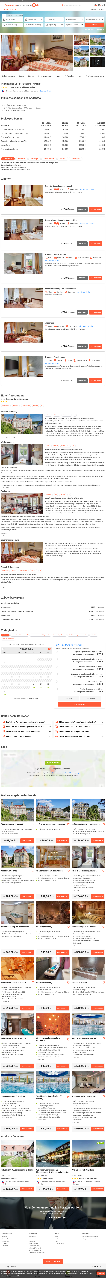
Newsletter (5, 1239)
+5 (74, 415)
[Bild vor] (70, 53)
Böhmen (8, 91)
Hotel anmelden (53, 1261)
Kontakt (4, 1236)
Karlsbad (76, 1184)
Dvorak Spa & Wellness (88, 1178)
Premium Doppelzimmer (10, 137)
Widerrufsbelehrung (35, 1250)
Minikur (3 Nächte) (44, 927)
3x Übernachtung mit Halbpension (15, 927)
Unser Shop (5, 1241)
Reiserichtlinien (33, 1243)
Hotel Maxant (48, 1178)
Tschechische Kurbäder (21, 91)
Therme (14, 570)
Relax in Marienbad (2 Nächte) (84, 871)
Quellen (4, 1243)
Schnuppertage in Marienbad (84, 927)
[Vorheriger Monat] (3, 649)
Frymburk (41, 1184)
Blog (56, 1241)
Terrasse (62, 494)
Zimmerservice (67, 415)
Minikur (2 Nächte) (9, 871)
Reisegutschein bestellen (89, 1239)
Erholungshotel (26, 405)
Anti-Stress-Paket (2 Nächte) (84, 1170)
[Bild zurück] (4, 53)
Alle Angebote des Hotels (95, 76)
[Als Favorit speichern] (33, 824)
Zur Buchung (96, 209)
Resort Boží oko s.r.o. (9, 1178)
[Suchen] (62, 5)
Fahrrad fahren (23, 570)
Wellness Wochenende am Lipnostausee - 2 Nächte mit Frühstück (52, 1171)
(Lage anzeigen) (45, 91)
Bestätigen (101, 1273)
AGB (30, 1239)
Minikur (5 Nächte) (79, 982)
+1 (42, 405)
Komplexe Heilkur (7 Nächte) (84, 1096)
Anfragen (82, 209)
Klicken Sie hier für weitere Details (10, 1276)
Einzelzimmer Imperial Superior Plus (14, 141)
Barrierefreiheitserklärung (37, 1252)
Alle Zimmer (5, 635)
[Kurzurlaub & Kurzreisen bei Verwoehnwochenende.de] (22, 5)
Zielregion (19, 15)
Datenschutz (33, 1241)
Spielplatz (33, 570)
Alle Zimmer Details (87, 189)
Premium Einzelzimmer (9, 149)
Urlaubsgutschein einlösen (90, 1236)
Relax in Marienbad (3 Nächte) (13, 982)
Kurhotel (35, 405)
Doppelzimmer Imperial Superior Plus (14, 133)
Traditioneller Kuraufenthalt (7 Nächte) (49, 1097)
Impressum (32, 1236)
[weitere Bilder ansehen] (81, 51)
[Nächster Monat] (49, 649)
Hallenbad (55, 445)
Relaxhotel (15, 405)
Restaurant (48, 494)
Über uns (5, 1246)
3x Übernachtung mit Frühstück (49, 871)
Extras (58, 76)
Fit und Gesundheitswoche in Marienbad (48, 1039)
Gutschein (91, 698)
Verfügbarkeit (69, 76)
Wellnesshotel (5, 405)
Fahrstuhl (56, 415)
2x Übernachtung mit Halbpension (86, 824)
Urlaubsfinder (59, 1243)
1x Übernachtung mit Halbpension (50, 824)
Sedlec (5, 1184)
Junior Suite (5, 145)
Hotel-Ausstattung (44, 76)
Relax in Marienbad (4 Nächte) (13, 1038)
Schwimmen (5, 570)
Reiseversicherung (34, 1246)
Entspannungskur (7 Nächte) (13, 1096)
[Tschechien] (3, 91)
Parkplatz (48, 415)
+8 (73, 445)
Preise (21, 76)
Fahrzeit (10, 15)
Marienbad (34, 91)
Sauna (47, 445)
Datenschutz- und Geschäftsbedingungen (66, 773)
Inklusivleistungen (8, 76)
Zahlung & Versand (35, 1248)
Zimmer (31, 76)
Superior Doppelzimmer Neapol (12, 129)
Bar (56, 494)
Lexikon (57, 1239)
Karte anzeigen (53, 763)
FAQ (80, 76)
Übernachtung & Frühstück (12, 824)
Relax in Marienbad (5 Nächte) (84, 1038)
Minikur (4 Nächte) (44, 982)
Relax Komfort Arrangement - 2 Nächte (17, 1170)
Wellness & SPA (65, 445)
